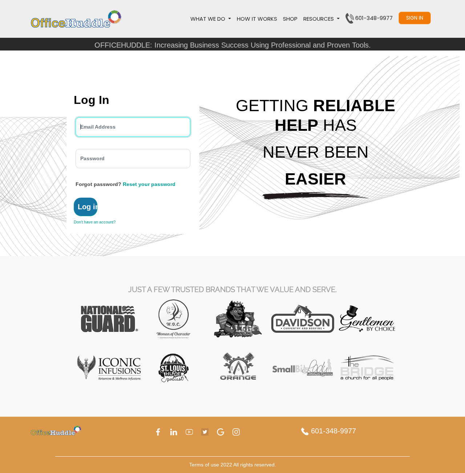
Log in (87, 207)
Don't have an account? (95, 222)
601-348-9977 (332, 431)
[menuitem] (257, 18)
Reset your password (149, 184)
